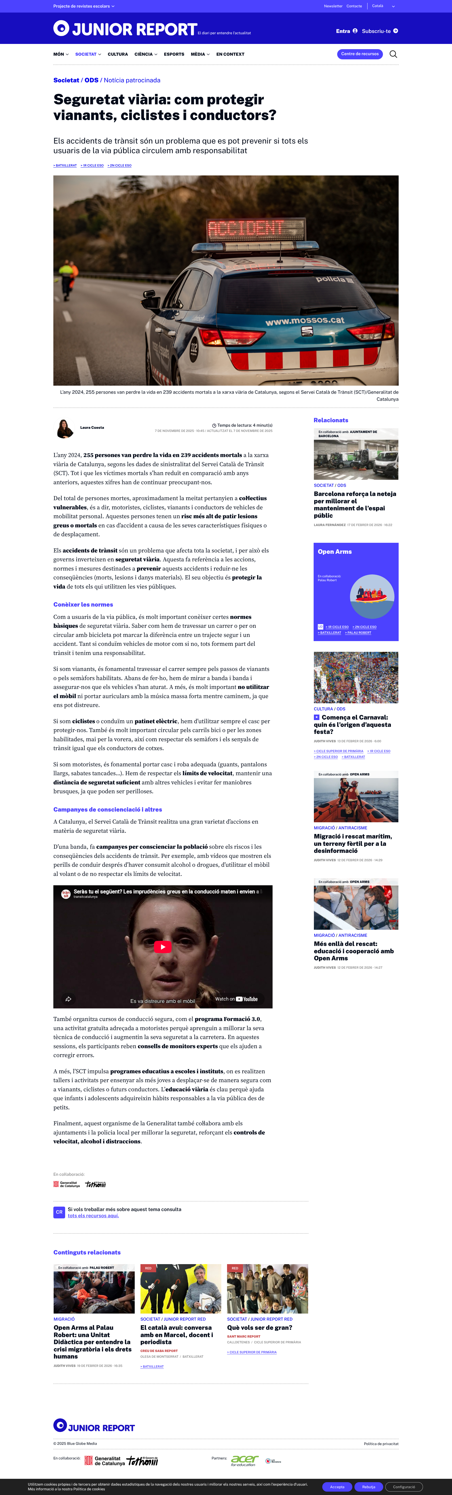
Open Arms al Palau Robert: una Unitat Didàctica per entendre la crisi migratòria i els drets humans (93, 1342)
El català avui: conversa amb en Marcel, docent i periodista (176, 1335)
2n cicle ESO (120, 165)
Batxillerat (66, 165)
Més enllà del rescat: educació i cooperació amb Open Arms (354, 951)
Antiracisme (353, 827)
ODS (91, 80)
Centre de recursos (360, 53)
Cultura (323, 708)
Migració (64, 1319)
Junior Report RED (185, 1319)
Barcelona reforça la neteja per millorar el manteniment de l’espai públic (355, 504)
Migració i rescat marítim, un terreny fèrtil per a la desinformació (353, 843)
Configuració (404, 1487)
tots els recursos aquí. (93, 1216)
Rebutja (368, 1487)
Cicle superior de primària (253, 1352)
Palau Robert (359, 633)
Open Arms (335, 551)
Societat (66, 80)
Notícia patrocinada (132, 80)
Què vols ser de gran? (259, 1327)
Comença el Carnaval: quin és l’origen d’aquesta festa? (352, 724)
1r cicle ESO (93, 165)
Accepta (337, 1487)
